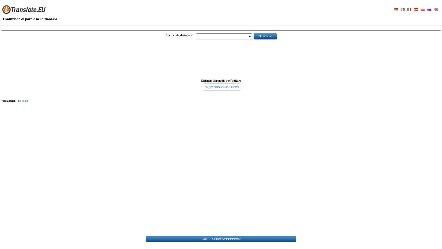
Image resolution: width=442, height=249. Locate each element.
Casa (204, 238)
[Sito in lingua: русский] (429, 10)
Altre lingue (21, 100)
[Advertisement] (221, 58)
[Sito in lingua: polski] (423, 10)
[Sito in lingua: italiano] (409, 10)
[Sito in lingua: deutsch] (396, 10)
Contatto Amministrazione (226, 238)
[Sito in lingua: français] (402, 10)
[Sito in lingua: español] (416, 10)
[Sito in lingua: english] (436, 10)
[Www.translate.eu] (25, 13)
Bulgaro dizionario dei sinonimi (221, 87)
